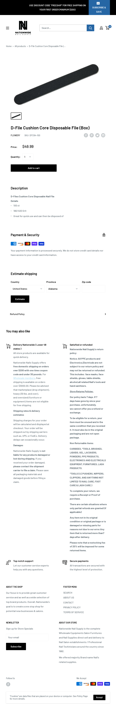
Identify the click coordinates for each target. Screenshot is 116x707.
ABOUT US (68, 597)
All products (20, 46)
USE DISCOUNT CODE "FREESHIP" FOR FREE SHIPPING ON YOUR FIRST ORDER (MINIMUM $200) (57, 7)
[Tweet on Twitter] (97, 135)
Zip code (86, 281)
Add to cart (34, 168)
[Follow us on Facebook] (8, 684)
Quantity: (16, 156)
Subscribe (16, 646)
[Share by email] (103, 135)
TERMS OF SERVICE (73, 612)
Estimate (20, 299)
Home (9, 46)
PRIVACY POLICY (72, 607)
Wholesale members (24, 378)
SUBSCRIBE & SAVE (99, 9)
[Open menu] (7, 28)
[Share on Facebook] (86, 135)
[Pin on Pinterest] (92, 135)
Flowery (15, 135)
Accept (99, 697)
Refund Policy (17, 314)
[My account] (101, 28)
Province (51, 281)
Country (15, 281)
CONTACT (68, 602)
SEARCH (67, 592)
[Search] (90, 28)
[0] (107, 28)
